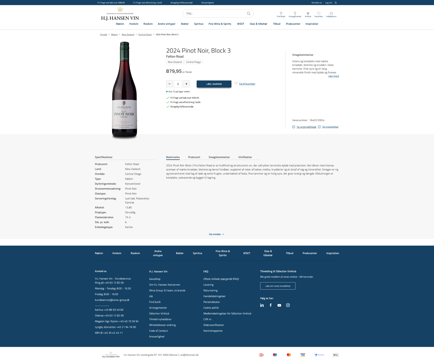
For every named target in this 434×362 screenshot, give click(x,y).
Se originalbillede (306, 127)
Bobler (185, 24)
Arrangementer (158, 308)
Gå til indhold (9, 4)
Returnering (210, 290)
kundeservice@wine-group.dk (112, 300)
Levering (208, 285)
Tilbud (276, 24)
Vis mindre (215, 234)
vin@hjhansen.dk (189, 355)
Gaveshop (154, 279)
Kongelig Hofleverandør (182, 2)
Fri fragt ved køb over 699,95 (111, 2)
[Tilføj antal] (186, 83)
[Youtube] (279, 306)
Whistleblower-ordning (162, 325)
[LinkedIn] (262, 306)
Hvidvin (133, 24)
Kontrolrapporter (213, 331)
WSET (240, 24)
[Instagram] (288, 306)
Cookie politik (211, 308)
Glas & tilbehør (258, 24)
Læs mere (333, 76)
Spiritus (198, 24)
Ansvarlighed (207, 2)
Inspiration (311, 24)
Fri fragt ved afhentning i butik (147, 2)
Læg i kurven (214, 84)
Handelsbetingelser (214, 296)
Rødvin (120, 24)
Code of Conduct (158, 331)
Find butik (155, 302)
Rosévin (148, 24)
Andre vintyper (166, 24)
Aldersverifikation (213, 325)
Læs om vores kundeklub (277, 286)
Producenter (293, 24)
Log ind (328, 3)
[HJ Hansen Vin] (120, 13)
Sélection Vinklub (159, 313)
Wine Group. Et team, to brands (167, 290)
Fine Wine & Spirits (220, 24)
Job (151, 296)
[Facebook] (271, 306)
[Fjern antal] (169, 83)
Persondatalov (211, 302)
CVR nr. (207, 319)
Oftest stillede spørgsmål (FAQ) (221, 279)
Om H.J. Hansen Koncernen (164, 285)
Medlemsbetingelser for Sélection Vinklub (227, 313)
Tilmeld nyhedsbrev (160, 319)
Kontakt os (317, 2)
